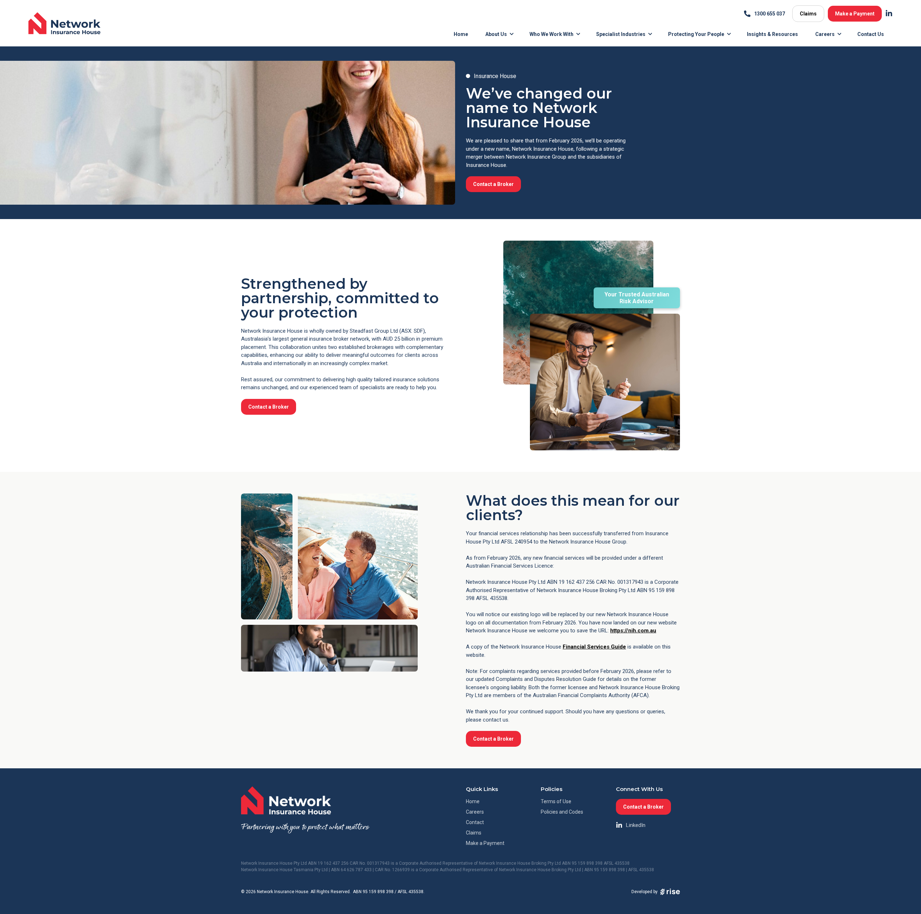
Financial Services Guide (594, 647)
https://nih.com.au (633, 630)
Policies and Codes (562, 811)
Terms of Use (556, 801)
